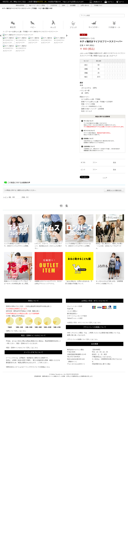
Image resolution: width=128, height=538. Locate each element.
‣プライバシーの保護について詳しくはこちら (82, 339)
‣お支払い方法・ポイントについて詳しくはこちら (84, 322)
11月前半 (109, 102)
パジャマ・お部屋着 (97, 109)
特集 (82, 104)
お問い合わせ (85, 5)
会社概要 (73, 5)
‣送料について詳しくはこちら (16, 331)
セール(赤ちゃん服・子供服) (90, 99)
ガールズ (89, 111)
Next (68, 35)
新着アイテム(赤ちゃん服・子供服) (93, 102)
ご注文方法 (53, 5)
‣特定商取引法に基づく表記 (101, 364)
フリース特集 (90, 104)
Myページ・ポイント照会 (37, 5)
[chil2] (64, 14)
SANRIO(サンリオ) (95, 106)
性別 (82, 111)
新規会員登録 (20, 5)
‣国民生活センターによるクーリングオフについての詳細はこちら (28, 367)
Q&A (63, 5)
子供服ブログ (98, 5)
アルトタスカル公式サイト (76, 364)
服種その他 (85, 109)
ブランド (84, 106)
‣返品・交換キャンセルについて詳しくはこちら (22, 347)
